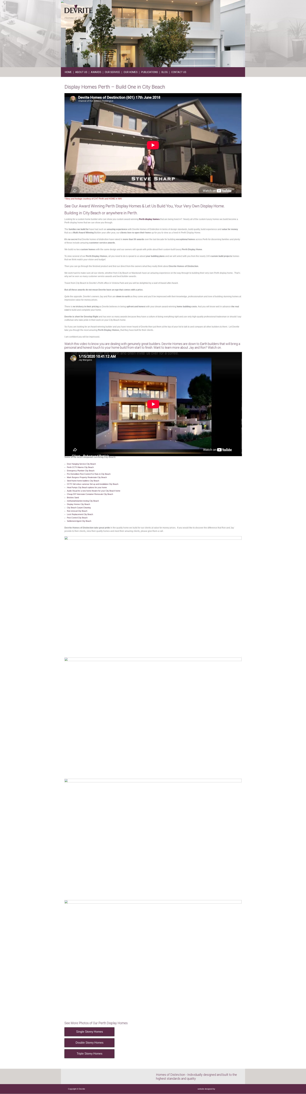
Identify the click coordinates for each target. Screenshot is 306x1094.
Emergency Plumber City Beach (80, 471)
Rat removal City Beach (77, 511)
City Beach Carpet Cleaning (79, 508)
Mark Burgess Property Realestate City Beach (87, 477)
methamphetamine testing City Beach (83, 501)
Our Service (112, 72)
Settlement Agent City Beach (79, 521)
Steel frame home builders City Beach (83, 481)
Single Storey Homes (89, 1031)
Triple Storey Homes (89, 1053)
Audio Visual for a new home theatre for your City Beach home (93, 491)
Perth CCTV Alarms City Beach (80, 467)
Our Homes (131, 72)
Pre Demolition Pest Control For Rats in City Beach (88, 474)
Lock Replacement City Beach (80, 514)
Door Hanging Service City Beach (81, 464)
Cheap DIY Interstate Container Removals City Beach (90, 494)
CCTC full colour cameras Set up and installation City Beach (92, 484)
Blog (165, 72)
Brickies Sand (73, 497)
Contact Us (178, 72)
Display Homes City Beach (78, 504)
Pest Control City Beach (77, 518)
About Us (81, 72)
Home (68, 72)
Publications (149, 72)
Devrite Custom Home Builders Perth (78, 12)
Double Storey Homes (89, 1042)
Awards (96, 72)
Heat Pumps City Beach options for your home (87, 487)
